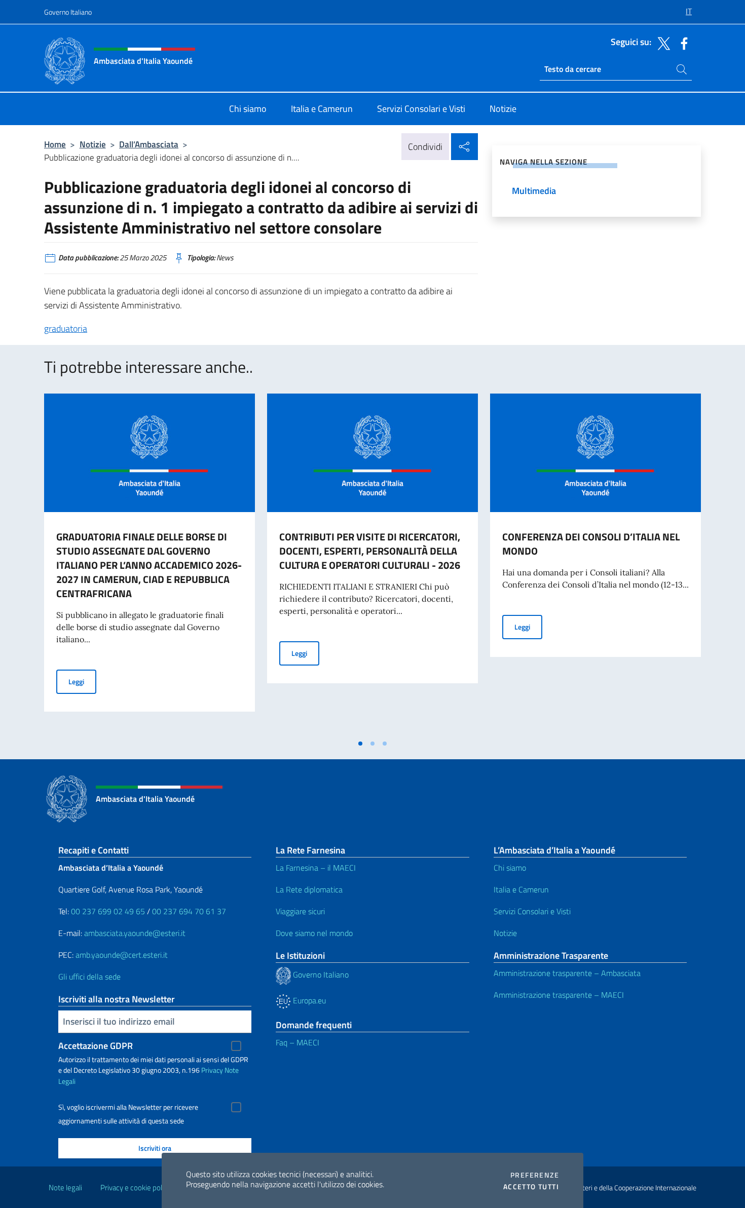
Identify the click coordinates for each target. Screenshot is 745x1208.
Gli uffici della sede (89, 976)
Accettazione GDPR (95, 1046)
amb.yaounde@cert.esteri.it (122, 955)
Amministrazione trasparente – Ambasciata (567, 973)
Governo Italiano (68, 12)
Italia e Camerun (521, 889)
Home (55, 144)
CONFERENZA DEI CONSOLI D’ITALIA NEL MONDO (591, 544)
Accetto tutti (531, 1186)
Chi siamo (510, 868)
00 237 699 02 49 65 (108, 911)
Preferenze (534, 1175)
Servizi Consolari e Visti (532, 911)
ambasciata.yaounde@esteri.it (134, 933)
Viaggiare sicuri (300, 911)
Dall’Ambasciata (148, 144)
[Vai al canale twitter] (661, 42)
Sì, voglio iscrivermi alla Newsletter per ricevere (128, 1107)
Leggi (82, 681)
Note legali (65, 1187)
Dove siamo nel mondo (314, 933)
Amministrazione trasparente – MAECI (559, 995)
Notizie (93, 144)
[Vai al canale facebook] (682, 42)
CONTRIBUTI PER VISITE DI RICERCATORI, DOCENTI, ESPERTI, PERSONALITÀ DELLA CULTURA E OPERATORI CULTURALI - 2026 (369, 551)
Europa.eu (308, 1000)
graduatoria (65, 328)
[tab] (360, 744)
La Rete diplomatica (309, 889)
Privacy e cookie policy (135, 1187)
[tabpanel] (149, 564)
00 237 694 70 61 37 (189, 911)
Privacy (212, 1070)
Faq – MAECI (297, 1042)
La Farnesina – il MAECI (316, 868)
